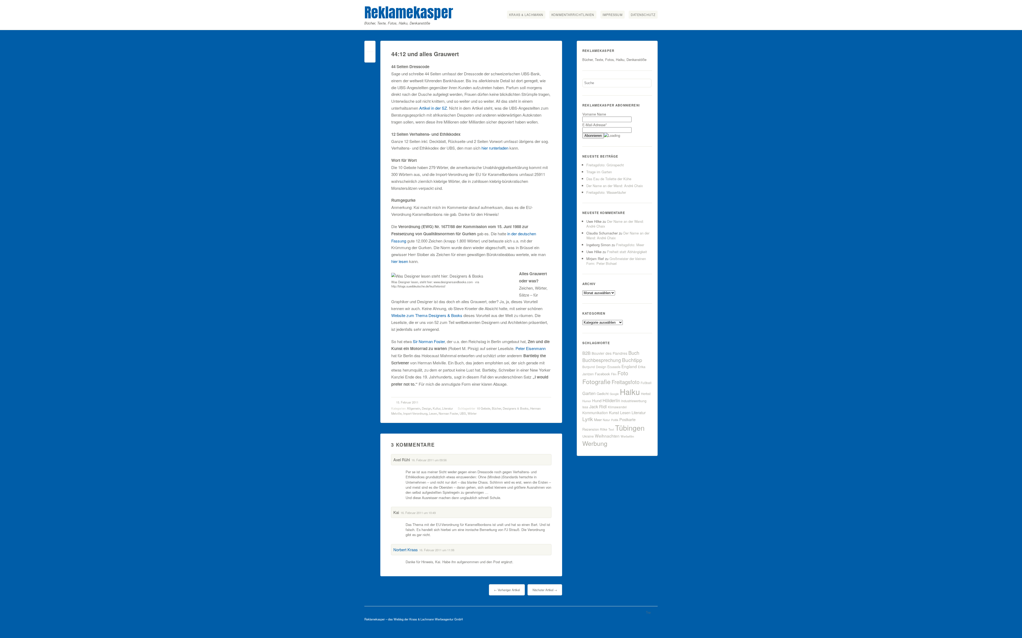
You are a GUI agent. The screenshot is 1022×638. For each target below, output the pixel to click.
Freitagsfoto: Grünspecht (605, 164)
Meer (598, 419)
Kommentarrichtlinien (572, 15)
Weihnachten (607, 436)
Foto (622, 373)
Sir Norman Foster (429, 341)
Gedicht (603, 393)
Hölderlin (611, 400)
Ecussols (613, 366)
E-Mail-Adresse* (594, 124)
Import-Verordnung (415, 413)
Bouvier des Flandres (609, 353)
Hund (596, 400)
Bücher (496, 408)
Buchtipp (632, 359)
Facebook (602, 373)
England (629, 366)
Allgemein (413, 408)
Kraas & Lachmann (526, 15)
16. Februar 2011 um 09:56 (429, 460)
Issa (585, 407)
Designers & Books (516, 408)
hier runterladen (494, 148)
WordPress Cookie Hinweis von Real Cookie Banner (50, 635)
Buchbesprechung (601, 359)
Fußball (646, 382)
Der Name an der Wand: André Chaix (614, 185)
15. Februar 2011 (407, 402)
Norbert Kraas (405, 549)
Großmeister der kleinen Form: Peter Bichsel (616, 261)
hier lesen (399, 261)
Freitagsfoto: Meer (630, 244)
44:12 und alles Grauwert (425, 54)
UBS (463, 413)
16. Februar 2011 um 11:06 (436, 550)
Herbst (645, 393)
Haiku (630, 391)
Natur (606, 420)
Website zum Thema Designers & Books (426, 315)
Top (648, 612)
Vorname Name (594, 114)
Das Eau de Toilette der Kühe (608, 178)
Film (613, 374)
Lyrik (587, 418)
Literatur (447, 408)
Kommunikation (595, 412)
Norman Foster (448, 413)
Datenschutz (643, 15)
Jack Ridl (598, 407)
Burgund (588, 366)
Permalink (370, 47)
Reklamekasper (408, 12)
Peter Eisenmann (531, 348)
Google (614, 394)
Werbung (594, 443)
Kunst (614, 412)
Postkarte (627, 419)
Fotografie (596, 381)
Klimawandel (617, 407)
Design (426, 408)
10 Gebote (483, 408)
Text (611, 429)
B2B (586, 353)
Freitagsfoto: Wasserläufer (606, 192)
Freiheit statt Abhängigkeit (627, 251)
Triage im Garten (599, 171)
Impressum (613, 15)
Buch (633, 352)
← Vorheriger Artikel (507, 590)
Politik (614, 420)
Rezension (590, 429)
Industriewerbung (633, 400)
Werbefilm (627, 436)
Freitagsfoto (626, 382)
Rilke (603, 429)
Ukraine (588, 436)
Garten (589, 393)
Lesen (433, 413)
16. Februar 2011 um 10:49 (418, 513)
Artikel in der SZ (433, 108)
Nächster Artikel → (545, 590)
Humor (586, 401)
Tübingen (630, 427)
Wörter (472, 413)
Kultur (436, 408)
